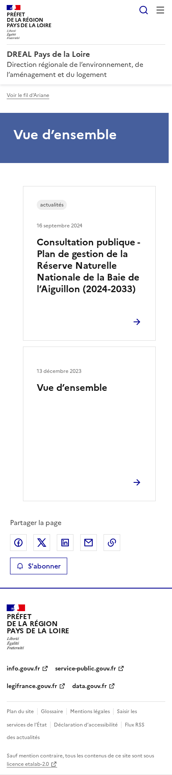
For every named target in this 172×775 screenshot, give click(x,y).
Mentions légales (90, 711)
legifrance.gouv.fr (32, 686)
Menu (160, 10)
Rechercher (143, 10)
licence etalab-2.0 (28, 764)
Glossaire (52, 711)
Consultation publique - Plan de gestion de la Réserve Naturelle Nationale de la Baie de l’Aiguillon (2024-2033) (88, 265)
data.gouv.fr (89, 686)
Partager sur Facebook (18, 542)
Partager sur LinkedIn (65, 542)
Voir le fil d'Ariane (28, 95)
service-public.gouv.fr (85, 668)
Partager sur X (41, 542)
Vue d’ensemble (72, 388)
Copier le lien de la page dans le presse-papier (112, 542)
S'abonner (44, 566)
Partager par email (88, 542)
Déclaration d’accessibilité (86, 725)
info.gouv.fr (23, 668)
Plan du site (20, 711)
